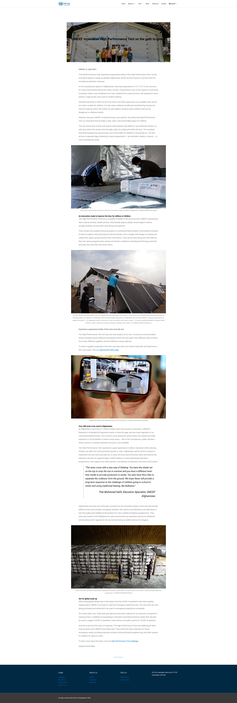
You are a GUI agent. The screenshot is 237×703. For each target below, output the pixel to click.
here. (93, 646)
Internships (92, 682)
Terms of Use (62, 685)
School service (125, 680)
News (147, 4)
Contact (163, 4)
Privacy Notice (62, 682)
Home (123, 4)
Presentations (124, 677)
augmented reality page (109, 350)
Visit (139, 4)
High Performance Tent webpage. (125, 641)
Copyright (61, 677)
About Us (131, 4)
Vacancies (155, 4)
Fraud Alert (61, 680)
